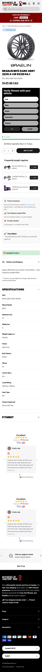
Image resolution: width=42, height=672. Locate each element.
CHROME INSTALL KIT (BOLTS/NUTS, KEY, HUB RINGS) (20, 176)
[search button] (4, 9)
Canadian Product (12, 253)
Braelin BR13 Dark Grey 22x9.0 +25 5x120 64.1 (19, 26)
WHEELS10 (23, 17)
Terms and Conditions (8, 666)
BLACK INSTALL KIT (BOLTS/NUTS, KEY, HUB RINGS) (20, 166)
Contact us (29, 205)
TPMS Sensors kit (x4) (20, 187)
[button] (24, 3)
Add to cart (28, 150)
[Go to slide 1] (19, 474)
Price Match (12, 233)
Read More (11, 470)
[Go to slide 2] (21, 474)
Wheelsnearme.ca (11, 663)
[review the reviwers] (9, 454)
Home (3, 26)
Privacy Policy (20, 666)
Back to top (21, 566)
